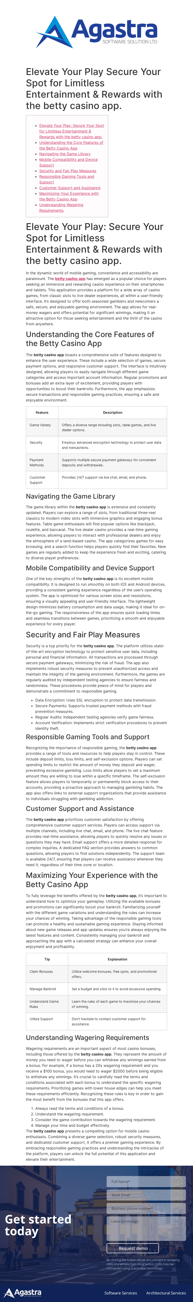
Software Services (121, 1293)
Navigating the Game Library (65, 153)
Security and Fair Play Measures (67, 170)
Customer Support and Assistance (70, 187)
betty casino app (70, 278)
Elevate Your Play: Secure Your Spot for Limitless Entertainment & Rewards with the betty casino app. (71, 131)
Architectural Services (166, 1293)
